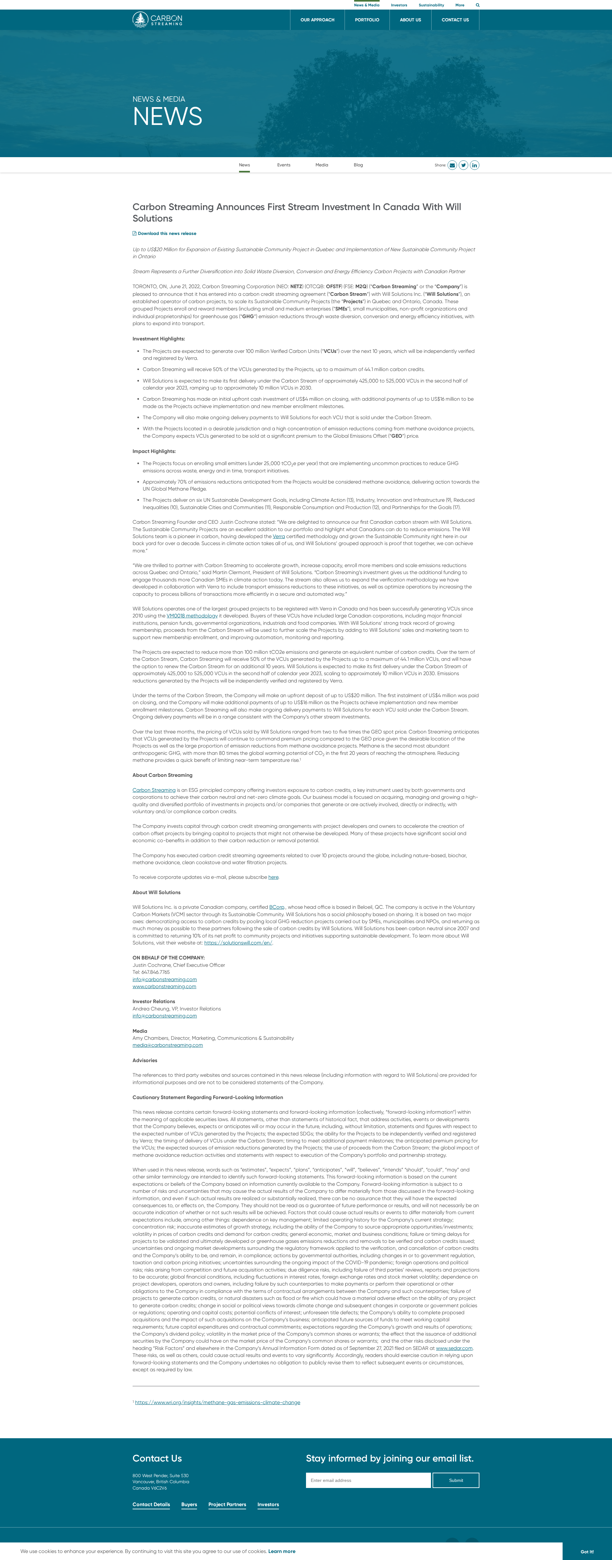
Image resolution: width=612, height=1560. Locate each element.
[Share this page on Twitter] (463, 165)
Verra (279, 536)
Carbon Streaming (154, 790)
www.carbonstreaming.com (164, 986)
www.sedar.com (454, 1348)
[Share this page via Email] (452, 165)
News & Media (159, 99)
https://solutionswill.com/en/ (238, 943)
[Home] (157, 26)
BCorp (276, 907)
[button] (477, 6)
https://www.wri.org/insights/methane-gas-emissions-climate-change (217, 1402)
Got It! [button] (587, 1552)
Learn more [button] (281, 1551)
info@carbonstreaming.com (165, 979)
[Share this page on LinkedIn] (474, 165)
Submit (456, 1480)
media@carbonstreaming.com (168, 1045)
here (273, 877)
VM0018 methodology (192, 616)
